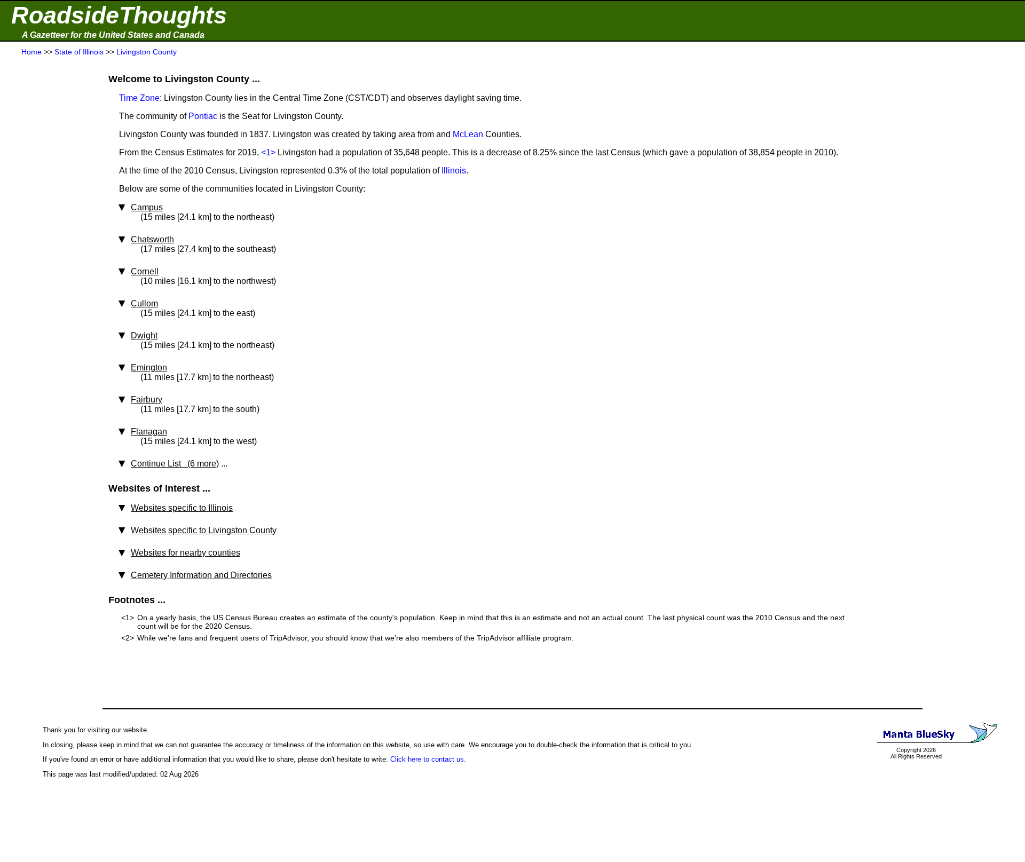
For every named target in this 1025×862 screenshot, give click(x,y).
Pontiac (202, 116)
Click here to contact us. (428, 759)
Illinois (453, 170)
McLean (468, 134)
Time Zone (139, 97)
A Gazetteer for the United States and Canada (113, 34)
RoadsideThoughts (119, 15)
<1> (268, 152)
